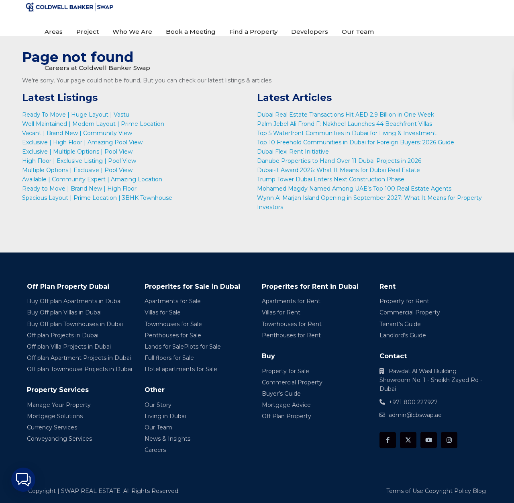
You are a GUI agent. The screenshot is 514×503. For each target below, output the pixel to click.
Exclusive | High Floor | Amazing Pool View (82, 142)
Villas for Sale (163, 312)
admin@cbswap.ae (415, 415)
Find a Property (253, 31)
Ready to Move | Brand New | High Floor (79, 188)
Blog (479, 491)
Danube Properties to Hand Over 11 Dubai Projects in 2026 (339, 160)
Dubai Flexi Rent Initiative (293, 151)
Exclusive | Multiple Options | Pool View (77, 151)
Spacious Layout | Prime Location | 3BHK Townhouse (97, 197)
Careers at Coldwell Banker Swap (97, 68)
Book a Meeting (191, 31)
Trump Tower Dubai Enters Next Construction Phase (330, 179)
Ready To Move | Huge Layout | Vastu (75, 114)
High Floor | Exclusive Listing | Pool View (79, 160)
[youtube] (428, 440)
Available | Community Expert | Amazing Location (92, 179)
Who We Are (132, 31)
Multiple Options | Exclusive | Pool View (77, 170)
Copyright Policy (448, 491)
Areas (54, 31)
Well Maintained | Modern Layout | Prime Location (93, 123)
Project (87, 31)
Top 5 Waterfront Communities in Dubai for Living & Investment (346, 133)
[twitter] (408, 440)
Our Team (358, 31)
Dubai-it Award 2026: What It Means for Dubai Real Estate (338, 170)
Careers (155, 450)
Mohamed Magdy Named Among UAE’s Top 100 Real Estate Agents (354, 188)
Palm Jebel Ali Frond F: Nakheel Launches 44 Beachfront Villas (344, 123)
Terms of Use (404, 491)
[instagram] (449, 440)
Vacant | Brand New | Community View (77, 133)
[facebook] (387, 440)
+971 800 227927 (413, 402)
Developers (309, 31)
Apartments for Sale (173, 301)
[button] (23, 480)
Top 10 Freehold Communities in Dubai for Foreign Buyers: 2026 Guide (355, 142)
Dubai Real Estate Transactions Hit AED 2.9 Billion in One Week (345, 114)
